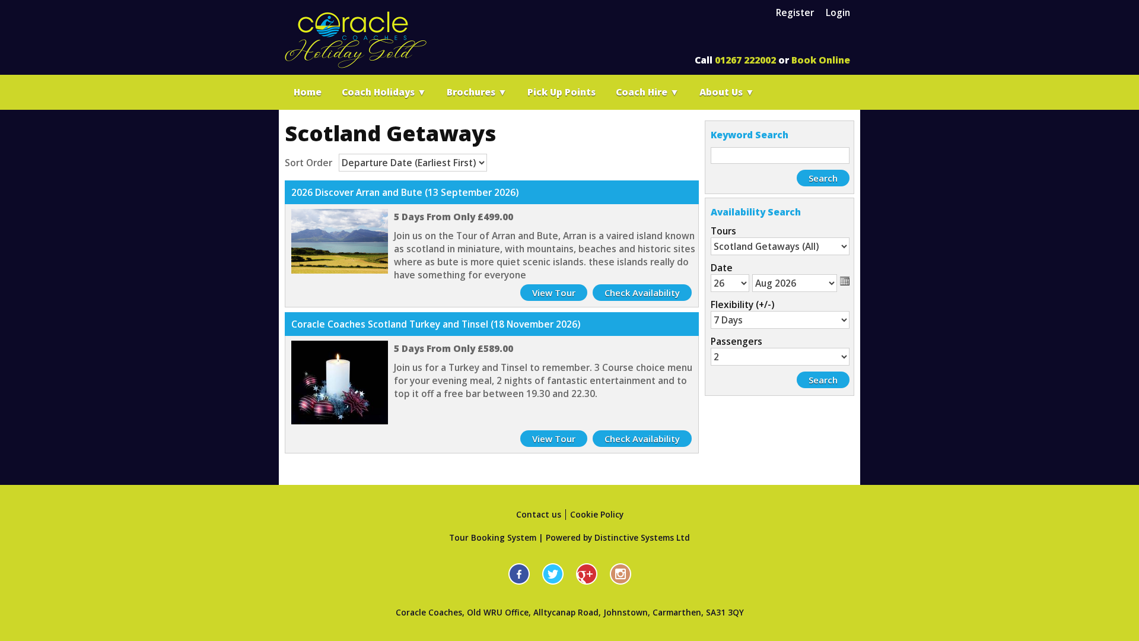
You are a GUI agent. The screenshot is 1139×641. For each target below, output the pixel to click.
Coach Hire (647, 92)
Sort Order (308, 162)
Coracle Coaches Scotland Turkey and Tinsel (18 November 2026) (435, 324)
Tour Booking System (492, 537)
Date (722, 267)
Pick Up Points (561, 92)
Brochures (477, 92)
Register (795, 12)
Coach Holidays (384, 92)
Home (308, 92)
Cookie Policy (596, 514)
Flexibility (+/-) (742, 304)
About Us (727, 92)
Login (838, 12)
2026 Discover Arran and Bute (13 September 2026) (404, 192)
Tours (723, 230)
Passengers (736, 341)
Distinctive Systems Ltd (642, 537)
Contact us (538, 514)
